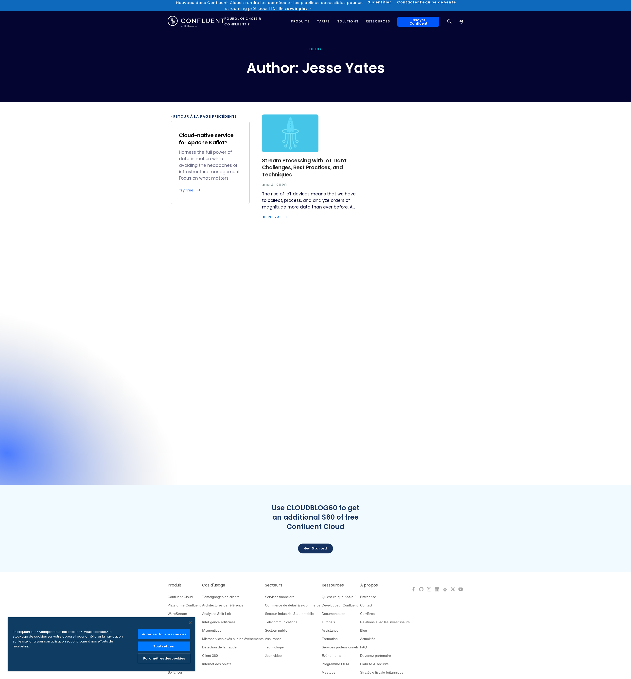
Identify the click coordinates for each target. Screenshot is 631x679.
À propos (369, 585)
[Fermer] (190, 622)
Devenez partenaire (375, 656)
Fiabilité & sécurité (374, 664)
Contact (366, 605)
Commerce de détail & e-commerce (292, 605)
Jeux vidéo (273, 656)
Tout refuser (164, 646)
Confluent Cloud (180, 597)
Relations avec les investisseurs (385, 622)
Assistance (330, 630)
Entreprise (368, 597)
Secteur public (276, 630)
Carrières (367, 614)
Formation (330, 639)
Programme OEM (335, 664)
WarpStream (177, 614)
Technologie (274, 647)
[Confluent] (196, 21)
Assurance (273, 639)
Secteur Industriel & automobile (289, 614)
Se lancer (175, 672)
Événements (331, 656)
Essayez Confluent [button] (418, 22)
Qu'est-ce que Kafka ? (339, 597)
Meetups (328, 672)
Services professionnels (340, 647)
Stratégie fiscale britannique (381, 672)
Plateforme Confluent (184, 605)
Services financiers (279, 597)
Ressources (333, 585)
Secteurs (273, 585)
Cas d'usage (213, 585)
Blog (363, 630)
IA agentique (212, 630)
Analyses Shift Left (216, 614)
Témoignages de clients (220, 597)
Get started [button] (315, 548)
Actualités (367, 639)
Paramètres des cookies (164, 658)
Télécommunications (281, 622)
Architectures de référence (223, 605)
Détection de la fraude (219, 647)
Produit (174, 585)
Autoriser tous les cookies (164, 634)
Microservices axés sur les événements (232, 639)
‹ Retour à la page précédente (204, 116)
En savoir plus (293, 8)
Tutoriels (328, 622)
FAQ (363, 647)
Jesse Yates (274, 217)
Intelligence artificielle (218, 622)
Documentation (333, 614)
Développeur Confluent (340, 605)
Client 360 (210, 656)
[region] (101, 644)
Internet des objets (216, 664)
